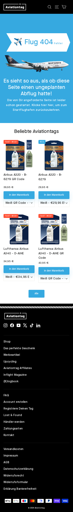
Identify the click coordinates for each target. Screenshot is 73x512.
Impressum (11, 455)
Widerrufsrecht (14, 475)
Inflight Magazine (15, 375)
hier (51, 105)
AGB (6, 462)
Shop (7, 341)
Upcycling (10, 361)
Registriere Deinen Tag (18, 408)
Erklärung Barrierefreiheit (20, 489)
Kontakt (9, 435)
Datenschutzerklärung (18, 469)
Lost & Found (13, 415)
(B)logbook (11, 381)
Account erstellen (15, 402)
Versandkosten (14, 449)
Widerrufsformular (16, 482)
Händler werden (14, 422)
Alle (36, 293)
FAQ (6, 395)
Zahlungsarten (13, 428)
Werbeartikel (12, 355)
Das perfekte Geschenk (19, 348)
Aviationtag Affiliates (18, 368)
